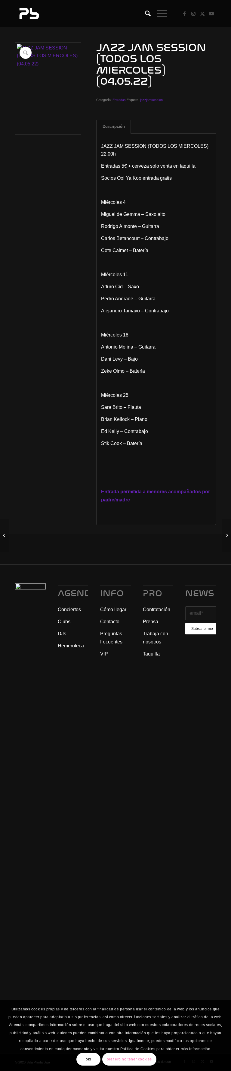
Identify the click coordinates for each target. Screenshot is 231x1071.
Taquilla (151, 653)
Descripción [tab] (114, 126)
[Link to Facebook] (184, 13)
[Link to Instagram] (193, 13)
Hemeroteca (71, 645)
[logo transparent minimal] (28, 13)
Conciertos (69, 609)
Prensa (150, 621)
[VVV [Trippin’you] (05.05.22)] (226, 535)
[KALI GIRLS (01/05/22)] (4, 535)
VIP (104, 653)
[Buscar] (145, 13)
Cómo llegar (113, 609)
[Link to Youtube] (211, 13)
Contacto (109, 621)
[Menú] (159, 13)
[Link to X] (202, 13)
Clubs (64, 621)
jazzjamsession (151, 100)
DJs (62, 633)
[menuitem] (145, 13)
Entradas (119, 100)
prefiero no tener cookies (129, 1059)
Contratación (156, 609)
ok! (88, 1059)
